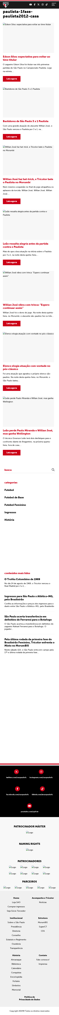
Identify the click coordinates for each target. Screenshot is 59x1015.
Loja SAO (16, 902)
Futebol (9, 490)
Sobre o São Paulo (16, 922)
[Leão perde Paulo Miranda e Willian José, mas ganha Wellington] (28, 426)
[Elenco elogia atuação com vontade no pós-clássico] (28, 361)
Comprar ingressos (16, 906)
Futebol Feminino (15, 504)
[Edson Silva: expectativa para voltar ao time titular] (28, 52)
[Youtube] (30, 4)
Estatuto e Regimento (16, 939)
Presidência (16, 926)
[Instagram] (43, 4)
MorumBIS (43, 922)
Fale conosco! (42, 959)
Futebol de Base (14, 497)
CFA (43, 931)
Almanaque (16, 959)
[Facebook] (34, 4)
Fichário (16, 981)
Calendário (16, 968)
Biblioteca (16, 964)
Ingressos (10, 512)
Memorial (16, 990)
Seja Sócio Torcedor (16, 911)
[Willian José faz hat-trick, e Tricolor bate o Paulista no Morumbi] (28, 174)
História (9, 519)
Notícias (43, 902)
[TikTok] (47, 4)
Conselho (16, 935)
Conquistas (16, 972)
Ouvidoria (16, 944)
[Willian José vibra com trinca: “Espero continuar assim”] (28, 298)
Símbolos (16, 985)
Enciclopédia (16, 977)
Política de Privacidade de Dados (29, 998)
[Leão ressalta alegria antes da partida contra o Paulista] (28, 237)
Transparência (16, 948)
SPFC (6, 5)
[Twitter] (38, 4)
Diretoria (16, 931)
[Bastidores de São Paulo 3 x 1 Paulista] (28, 113)
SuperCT (43, 926)
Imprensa (43, 964)
